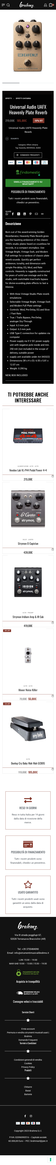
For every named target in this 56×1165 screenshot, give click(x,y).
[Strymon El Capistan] (28, 509)
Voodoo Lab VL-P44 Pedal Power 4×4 (28, 470)
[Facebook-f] (25, 1116)
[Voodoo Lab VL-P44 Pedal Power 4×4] (28, 436)
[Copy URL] (42, 214)
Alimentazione (23, 466)
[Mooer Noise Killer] (28, 655)
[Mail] (36, 214)
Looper (30, 539)
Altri (31, 466)
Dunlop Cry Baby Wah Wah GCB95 (28, 763)
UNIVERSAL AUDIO (33, 148)
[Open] (3, 5)
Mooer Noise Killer (28, 690)
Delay (25, 539)
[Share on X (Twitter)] (18, 214)
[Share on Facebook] (12, 214)
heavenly (22, 148)
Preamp (30, 612)
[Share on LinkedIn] (24, 214)
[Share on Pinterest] (30, 214)
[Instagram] (31, 1116)
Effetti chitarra (23, 98)
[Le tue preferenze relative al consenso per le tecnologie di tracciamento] (51, 1160)
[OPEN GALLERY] (28, 46)
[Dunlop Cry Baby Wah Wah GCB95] (28, 729)
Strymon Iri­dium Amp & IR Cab (28, 617)
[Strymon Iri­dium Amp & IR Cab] (28, 582)
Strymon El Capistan (28, 543)
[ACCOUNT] (45, 5)
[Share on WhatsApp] (6, 214)
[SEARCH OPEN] (8, 5)
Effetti (8, 98)
